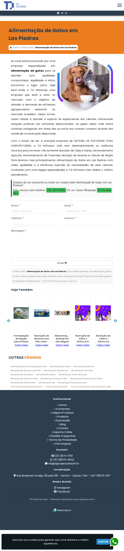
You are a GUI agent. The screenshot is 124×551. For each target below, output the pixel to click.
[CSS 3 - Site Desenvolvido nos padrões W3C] (65, 505)
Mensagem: (18, 230)
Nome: (15, 205)
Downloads (63, 420)
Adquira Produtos (63, 413)
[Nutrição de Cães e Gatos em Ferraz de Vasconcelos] (82, 313)
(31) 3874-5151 (56, 190)
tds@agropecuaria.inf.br (63, 463)
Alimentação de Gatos (21, 374)
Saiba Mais (21, 345)
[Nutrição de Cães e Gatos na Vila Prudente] (103, 313)
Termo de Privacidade (63, 440)
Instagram (63, 488)
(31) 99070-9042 (63, 460)
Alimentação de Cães (82, 370)
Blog (63, 424)
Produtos (63, 416)
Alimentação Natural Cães (54, 378)
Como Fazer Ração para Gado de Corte (91, 386)
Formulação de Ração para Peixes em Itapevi (21, 340)
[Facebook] (58, 13)
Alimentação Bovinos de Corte (25, 370)
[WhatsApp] (66, 13)
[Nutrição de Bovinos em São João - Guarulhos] (41, 313)
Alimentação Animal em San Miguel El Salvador (63, 340)
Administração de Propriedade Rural (28, 366)
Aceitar (103, 541)
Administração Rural (60, 366)
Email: (68, 205)
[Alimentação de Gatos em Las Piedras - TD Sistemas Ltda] (12, 5)
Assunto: (70, 218)
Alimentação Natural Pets (23, 382)
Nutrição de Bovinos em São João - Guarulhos (41, 340)
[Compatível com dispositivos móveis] (76, 505)
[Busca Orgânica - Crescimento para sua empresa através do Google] (62, 510)
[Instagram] (62, 13)
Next (115, 321)
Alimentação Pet (47, 382)
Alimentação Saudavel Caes (72, 382)
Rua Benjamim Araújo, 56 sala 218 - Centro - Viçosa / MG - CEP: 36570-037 (63, 475)
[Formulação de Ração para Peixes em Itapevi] (21, 313)
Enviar (61, 263)
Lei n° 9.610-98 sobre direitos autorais (59, 281)
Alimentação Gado (45, 374)
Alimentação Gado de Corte (72, 374)
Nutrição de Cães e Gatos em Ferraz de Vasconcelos (83, 341)
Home (63, 405)
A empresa (63, 409)
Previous (8, 321)
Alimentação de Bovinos (56, 370)
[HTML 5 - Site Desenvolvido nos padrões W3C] (54, 505)
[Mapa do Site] (45, 505)
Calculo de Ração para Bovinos (26, 386)
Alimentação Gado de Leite (23, 378)
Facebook (63, 491)
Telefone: (17, 218)
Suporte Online (62, 432)
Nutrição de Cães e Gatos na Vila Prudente (103, 341)
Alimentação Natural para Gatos (86, 378)
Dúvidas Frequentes (62, 436)
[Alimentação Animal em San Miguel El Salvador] (62, 313)
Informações (63, 444)
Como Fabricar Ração (57, 386)
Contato (63, 428)
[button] (119, 5)
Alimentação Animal (83, 366)
